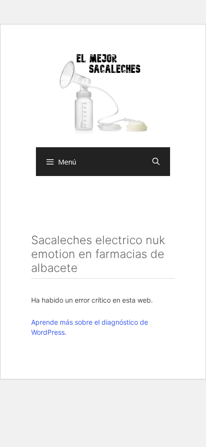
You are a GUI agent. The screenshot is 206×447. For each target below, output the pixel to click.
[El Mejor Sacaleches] (103, 94)
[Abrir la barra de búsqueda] (156, 161)
